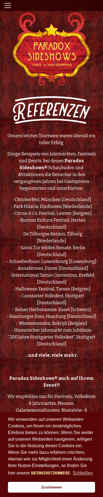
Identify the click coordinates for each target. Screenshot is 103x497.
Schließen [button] (83, 473)
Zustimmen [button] (51, 487)
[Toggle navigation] (7, 5)
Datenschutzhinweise (50, 473)
